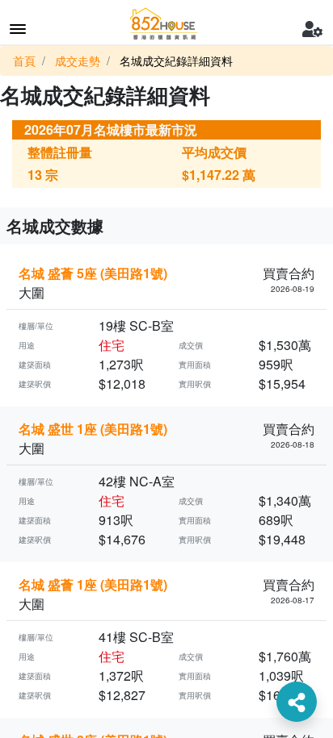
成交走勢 (77, 60)
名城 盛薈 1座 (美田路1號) (93, 584)
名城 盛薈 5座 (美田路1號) (93, 273)
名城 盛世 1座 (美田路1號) (93, 428)
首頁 (24, 60)
